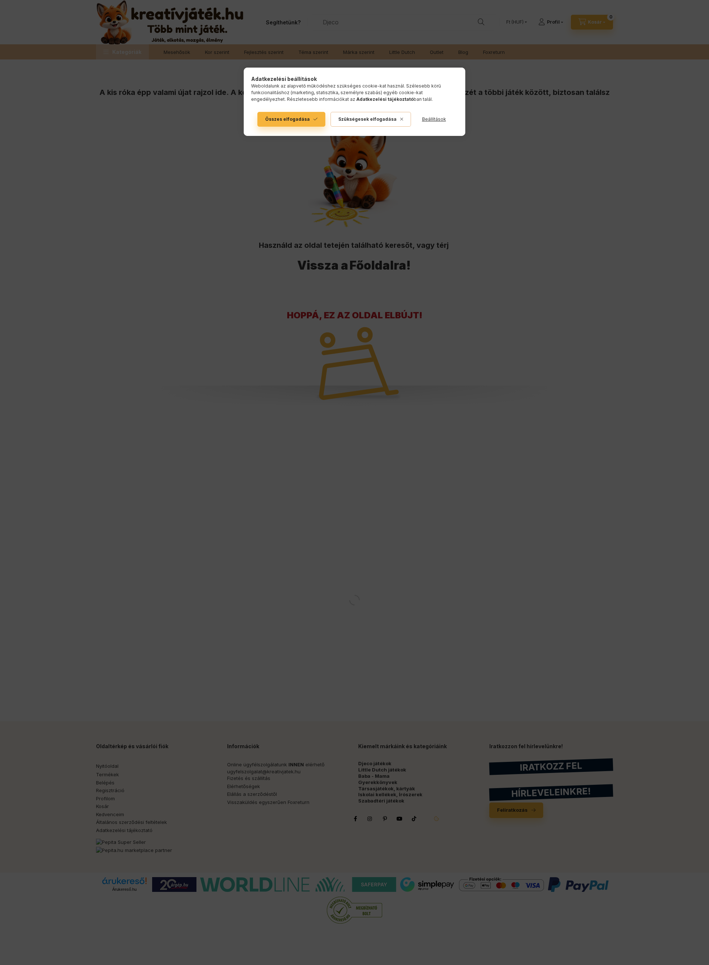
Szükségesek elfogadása (367, 119)
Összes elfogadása (287, 119)
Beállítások (434, 119)
